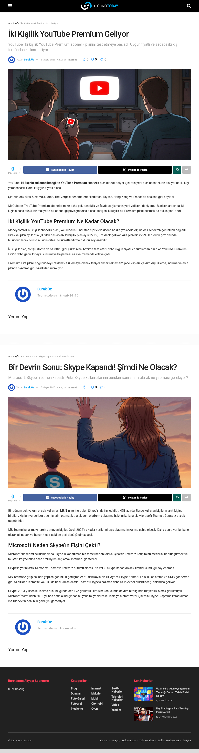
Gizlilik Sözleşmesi (168, 740)
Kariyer (104, 740)
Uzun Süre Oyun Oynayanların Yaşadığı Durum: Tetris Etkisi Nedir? (172, 692)
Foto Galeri (78, 698)
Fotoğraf (76, 703)
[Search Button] (189, 6)
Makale (95, 693)
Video (115, 704)
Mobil (95, 698)
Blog (74, 688)
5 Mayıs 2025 (48, 387)
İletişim (187, 740)
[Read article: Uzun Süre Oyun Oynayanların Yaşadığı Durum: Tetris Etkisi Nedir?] (143, 694)
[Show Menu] (10, 6)
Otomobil (97, 703)
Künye (115, 740)
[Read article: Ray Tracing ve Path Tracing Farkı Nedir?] (143, 714)
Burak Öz (29, 59)
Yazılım (116, 709)
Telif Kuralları (147, 740)
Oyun (94, 708)
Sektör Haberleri (118, 690)
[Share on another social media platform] (186, 170)
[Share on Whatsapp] (177, 170)
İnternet (72, 59)
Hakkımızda (129, 740)
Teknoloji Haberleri (118, 698)
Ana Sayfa (13, 23)
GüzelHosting (16, 689)
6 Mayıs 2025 (48, 59)
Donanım (76, 693)
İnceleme (77, 708)
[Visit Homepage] (99, 6)
